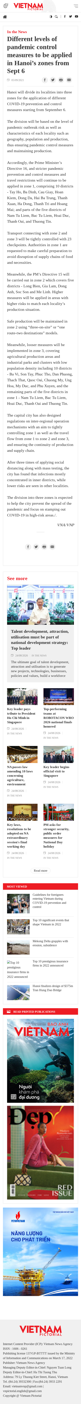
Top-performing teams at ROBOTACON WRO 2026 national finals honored (58, 717)
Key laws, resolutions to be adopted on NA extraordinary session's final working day (19, 835)
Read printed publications (34, 1011)
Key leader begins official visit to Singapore (56, 771)
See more (17, 578)
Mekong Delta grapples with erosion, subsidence (50, 943)
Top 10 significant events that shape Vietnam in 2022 (51, 922)
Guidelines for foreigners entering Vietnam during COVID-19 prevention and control (49, 901)
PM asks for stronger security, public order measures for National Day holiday (56, 835)
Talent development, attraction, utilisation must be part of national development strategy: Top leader (40, 640)
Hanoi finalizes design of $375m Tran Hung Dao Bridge (53, 988)
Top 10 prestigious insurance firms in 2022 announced (50, 963)
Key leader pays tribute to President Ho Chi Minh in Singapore (21, 715)
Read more (40, 870)
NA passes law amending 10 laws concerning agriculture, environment (20, 775)
